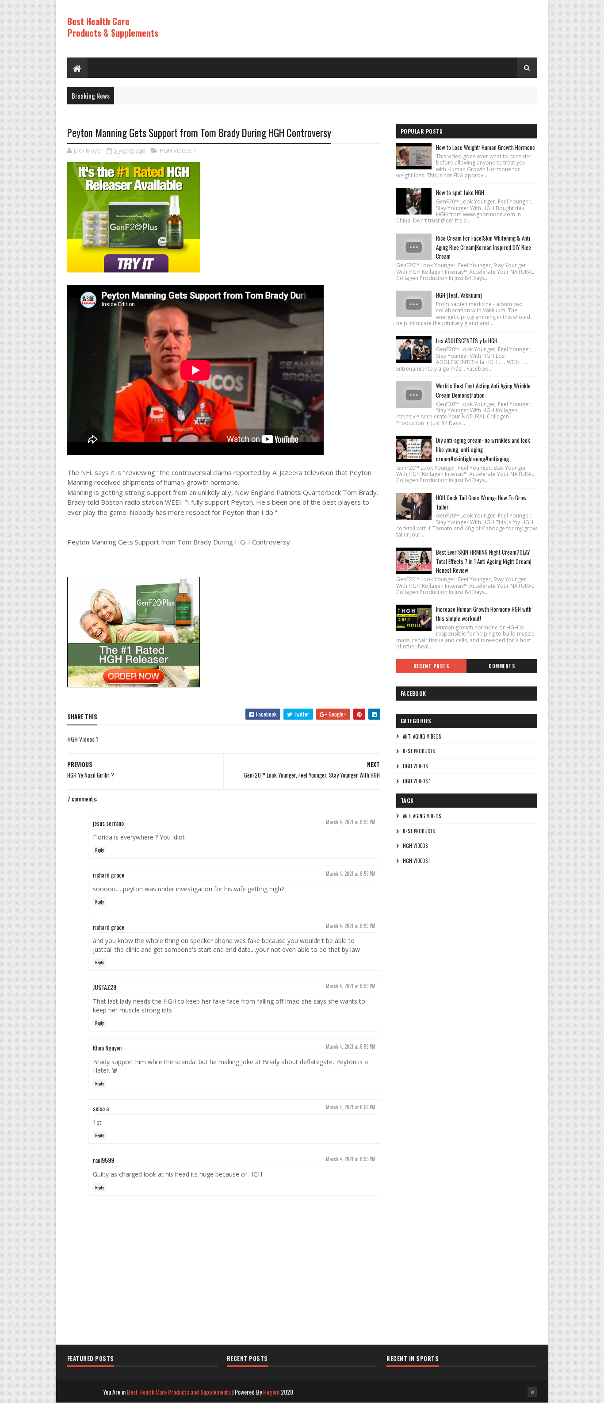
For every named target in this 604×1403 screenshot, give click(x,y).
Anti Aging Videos (422, 736)
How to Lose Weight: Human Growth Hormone (485, 147)
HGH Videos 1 (178, 150)
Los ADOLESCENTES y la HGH (466, 340)
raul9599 (103, 1160)
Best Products (419, 751)
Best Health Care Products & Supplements (112, 27)
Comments (502, 666)
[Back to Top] (532, 1392)
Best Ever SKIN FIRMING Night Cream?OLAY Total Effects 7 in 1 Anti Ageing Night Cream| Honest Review (483, 561)
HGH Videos (415, 766)
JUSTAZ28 (104, 987)
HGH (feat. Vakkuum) (459, 295)
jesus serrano (108, 823)
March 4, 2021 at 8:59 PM (350, 821)
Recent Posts (431, 666)
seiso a (101, 1108)
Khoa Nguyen (107, 1047)
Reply (99, 850)
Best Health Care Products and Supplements (179, 1391)
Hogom (271, 1391)
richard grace (108, 874)
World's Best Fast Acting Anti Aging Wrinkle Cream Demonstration (483, 390)
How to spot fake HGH (460, 192)
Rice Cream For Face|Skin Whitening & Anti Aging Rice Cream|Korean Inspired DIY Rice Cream (483, 247)
